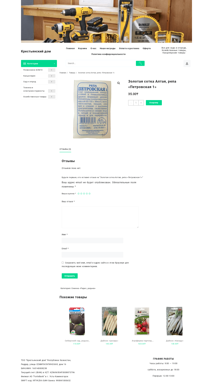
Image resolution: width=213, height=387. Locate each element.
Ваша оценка (69, 193)
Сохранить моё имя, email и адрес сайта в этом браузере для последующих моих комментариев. (95, 265)
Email (65, 248)
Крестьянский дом (36, 51)
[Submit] (140, 63)
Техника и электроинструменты (33, 89)
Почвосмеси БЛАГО (33, 70)
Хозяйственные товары (35, 97)
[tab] (66, 149)
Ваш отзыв (68, 201)
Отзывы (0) (65, 149)
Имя (65, 234)
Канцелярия (29, 76)
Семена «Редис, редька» (83, 288)
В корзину (154, 103)
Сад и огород (29, 82)
